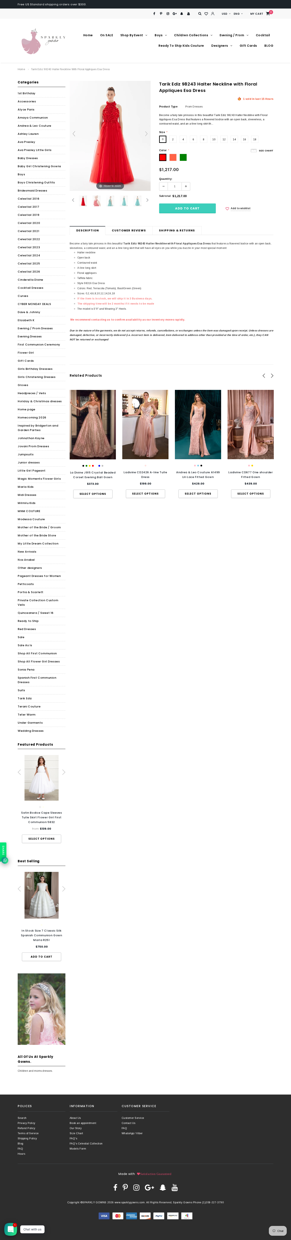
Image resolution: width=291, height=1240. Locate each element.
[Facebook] (154, 14)
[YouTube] (189, 14)
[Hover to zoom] (110, 135)
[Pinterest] (161, 14)
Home (21, 69)
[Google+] (175, 14)
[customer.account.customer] (213, 13)
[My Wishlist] (206, 13)
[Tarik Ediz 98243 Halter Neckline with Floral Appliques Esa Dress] (83, 201)
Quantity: (165, 178)
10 (213, 139)
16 (244, 139)
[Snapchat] (182, 14)
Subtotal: (165, 196)
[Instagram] (168, 14)
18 (254, 139)
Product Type (168, 106)
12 (224, 139)
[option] (41, 799)
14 (234, 139)
